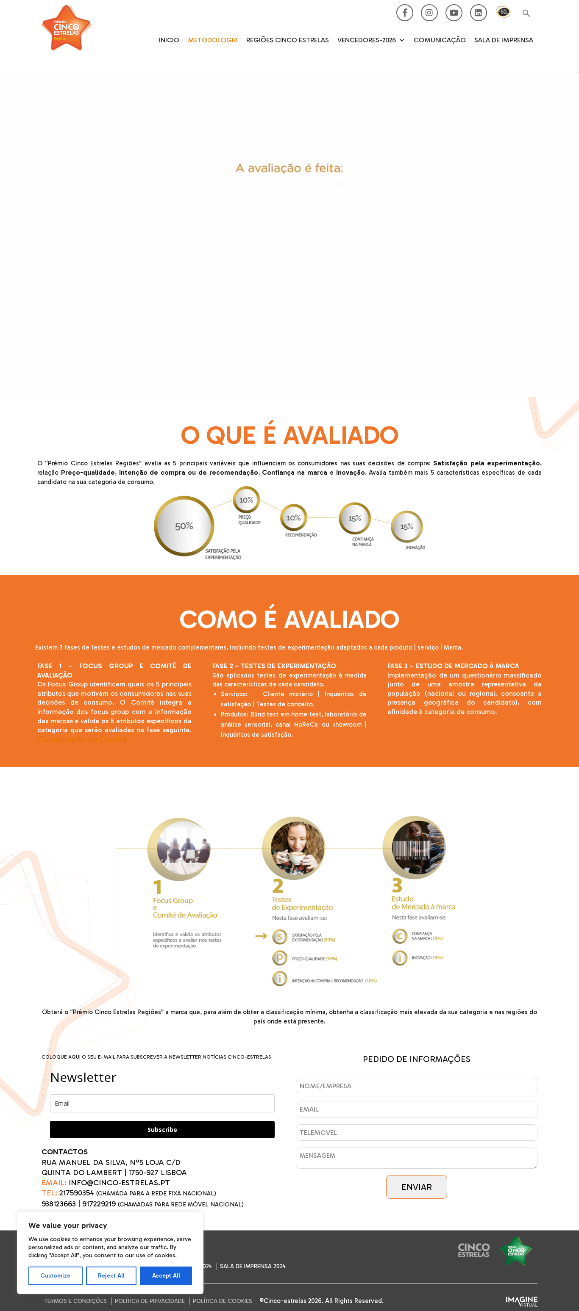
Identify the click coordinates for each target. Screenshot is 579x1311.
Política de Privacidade (150, 1301)
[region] (110, 1252)
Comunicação (440, 40)
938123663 (59, 1204)
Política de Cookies (222, 1301)
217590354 (76, 1193)
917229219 (99, 1204)
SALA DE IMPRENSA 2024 (253, 1266)
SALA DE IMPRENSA (503, 40)
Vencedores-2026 (366, 40)
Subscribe (162, 1130)
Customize (55, 1275)
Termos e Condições (76, 1301)
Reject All (111, 1275)
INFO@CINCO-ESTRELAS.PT (119, 1182)
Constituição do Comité (82, 738)
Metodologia (213, 40)
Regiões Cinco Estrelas (287, 40)
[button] (526, 13)
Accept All (166, 1275)
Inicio (169, 40)
